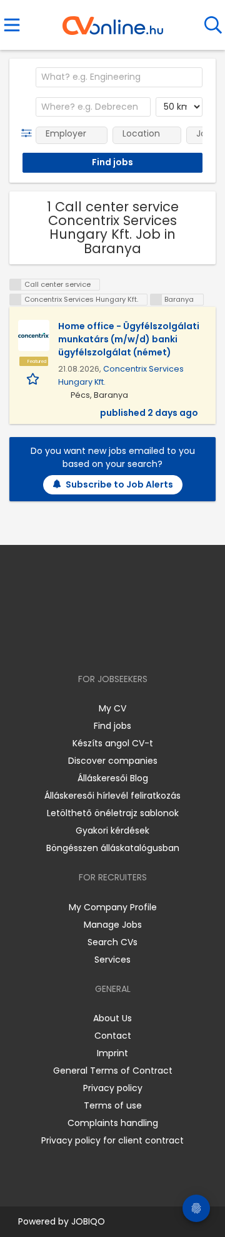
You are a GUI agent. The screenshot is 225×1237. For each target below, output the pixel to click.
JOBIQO (88, 1221)
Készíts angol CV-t (112, 743)
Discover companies (113, 760)
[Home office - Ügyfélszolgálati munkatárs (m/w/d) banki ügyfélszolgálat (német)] (33, 335)
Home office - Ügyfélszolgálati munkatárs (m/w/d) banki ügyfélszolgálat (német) (128, 339)
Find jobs (112, 726)
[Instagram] (105, 643)
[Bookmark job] (34, 378)
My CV (112, 708)
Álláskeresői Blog (113, 778)
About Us (112, 1018)
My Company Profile (113, 907)
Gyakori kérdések (112, 830)
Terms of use (113, 1105)
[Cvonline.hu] (112, 21)
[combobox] (119, 77)
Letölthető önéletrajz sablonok (113, 813)
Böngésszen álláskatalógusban (112, 848)
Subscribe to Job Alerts (119, 484)
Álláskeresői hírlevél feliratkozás (112, 795)
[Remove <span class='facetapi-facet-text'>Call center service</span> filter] (15, 284)
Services (112, 959)
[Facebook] (84, 643)
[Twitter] (144, 643)
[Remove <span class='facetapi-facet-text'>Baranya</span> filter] (156, 299)
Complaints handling (113, 1123)
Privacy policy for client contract (112, 1140)
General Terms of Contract (112, 1070)
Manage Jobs (113, 924)
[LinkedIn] (125, 643)
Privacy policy (112, 1088)
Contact (112, 1035)
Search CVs (113, 942)
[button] (29, 133)
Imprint (112, 1053)
